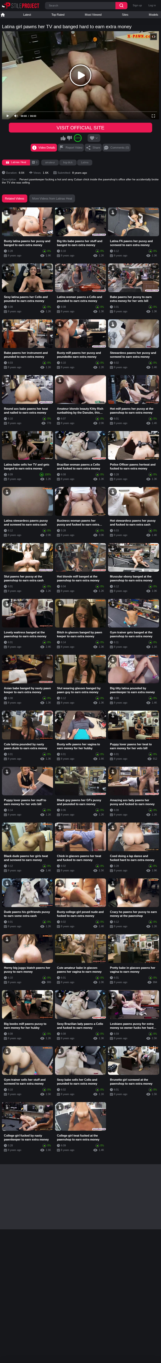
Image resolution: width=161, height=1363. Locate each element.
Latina (84, 162)
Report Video (74, 147)
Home (3, 14)
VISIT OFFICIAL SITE (80, 127)
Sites (125, 14)
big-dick (68, 162)
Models (153, 14)
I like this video (63, 138)
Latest (27, 14)
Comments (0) (119, 147)
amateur (50, 162)
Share (96, 147)
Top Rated (57, 14)
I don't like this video (69, 138)
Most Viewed (93, 14)
